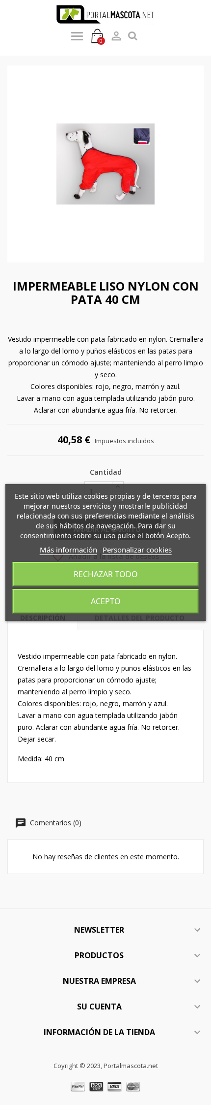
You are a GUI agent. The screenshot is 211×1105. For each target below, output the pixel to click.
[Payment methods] (105, 1085)
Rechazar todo (106, 574)
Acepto (106, 601)
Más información (68, 549)
